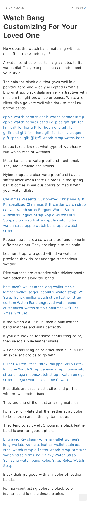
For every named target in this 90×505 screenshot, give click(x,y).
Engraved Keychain (19, 439)
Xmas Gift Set (15, 313)
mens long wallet (48, 287)
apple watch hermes (20, 117)
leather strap (70, 297)
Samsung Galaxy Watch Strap (50, 455)
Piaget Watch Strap (19, 364)
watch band (74, 138)
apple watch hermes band (25, 122)
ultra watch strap (30, 220)
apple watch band (40, 225)
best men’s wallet (18, 287)
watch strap (53, 138)
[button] (83, 497)
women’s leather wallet (45, 444)
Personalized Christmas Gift (27, 204)
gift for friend (31, 132)
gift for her (19, 127)
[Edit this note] (85, 7)
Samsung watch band (21, 460)
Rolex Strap (52, 460)
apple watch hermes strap (61, 117)
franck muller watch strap (36, 297)
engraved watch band (57, 302)
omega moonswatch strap (35, 374)
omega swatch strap (30, 379)
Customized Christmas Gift (61, 199)
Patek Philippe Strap (55, 364)
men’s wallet (60, 379)
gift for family (56, 132)
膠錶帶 (36, 138)
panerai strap (51, 369)
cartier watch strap (69, 204)
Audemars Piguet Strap (23, 215)
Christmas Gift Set (62, 308)
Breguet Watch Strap (56, 209)
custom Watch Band (20, 302)
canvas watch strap (20, 209)
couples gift (59, 122)
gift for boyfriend (46, 127)
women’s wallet (50, 439)
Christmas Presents (19, 199)
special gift (20, 138)
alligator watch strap (52, 450)
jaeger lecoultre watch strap (52, 292)
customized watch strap (24, 308)
